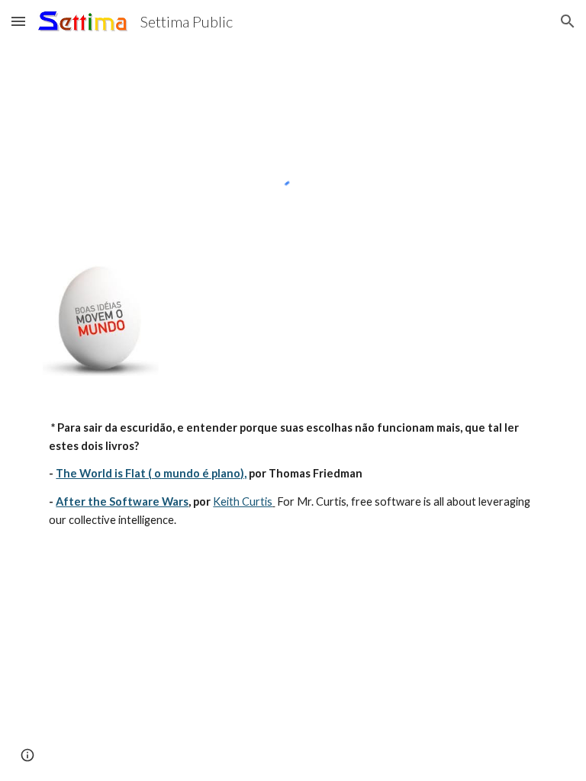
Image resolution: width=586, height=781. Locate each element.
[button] (18, 21)
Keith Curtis (242, 501)
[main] (293, 474)
